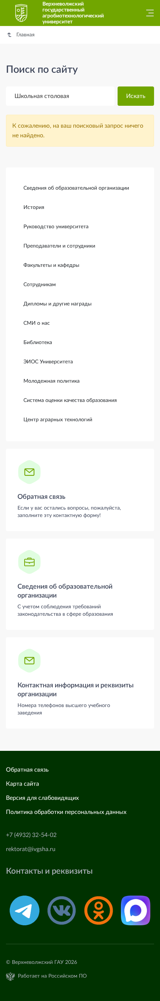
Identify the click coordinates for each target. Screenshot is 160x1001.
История (33, 207)
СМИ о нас (36, 323)
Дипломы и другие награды (57, 304)
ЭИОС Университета (48, 361)
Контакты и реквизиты (49, 871)
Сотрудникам (39, 284)
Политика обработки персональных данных (66, 812)
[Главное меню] (147, 13)
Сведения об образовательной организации (76, 188)
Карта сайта (22, 784)
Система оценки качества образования (70, 400)
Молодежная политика (51, 381)
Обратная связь (41, 497)
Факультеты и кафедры (51, 265)
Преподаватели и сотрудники (59, 246)
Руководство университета (56, 226)
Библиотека (37, 342)
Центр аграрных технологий (57, 419)
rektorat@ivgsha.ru (30, 849)
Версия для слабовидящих (42, 798)
